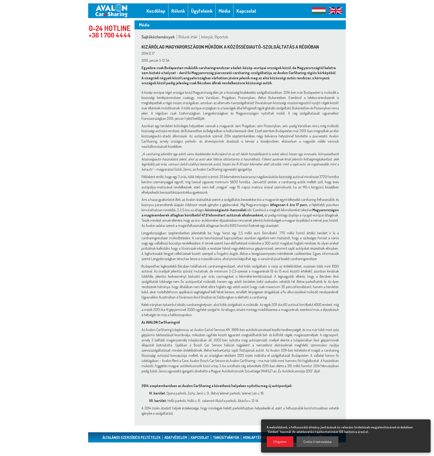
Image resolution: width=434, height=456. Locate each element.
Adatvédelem (175, 437)
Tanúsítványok (226, 437)
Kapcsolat (200, 437)
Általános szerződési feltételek (131, 437)
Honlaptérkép (256, 437)
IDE (341, 432)
